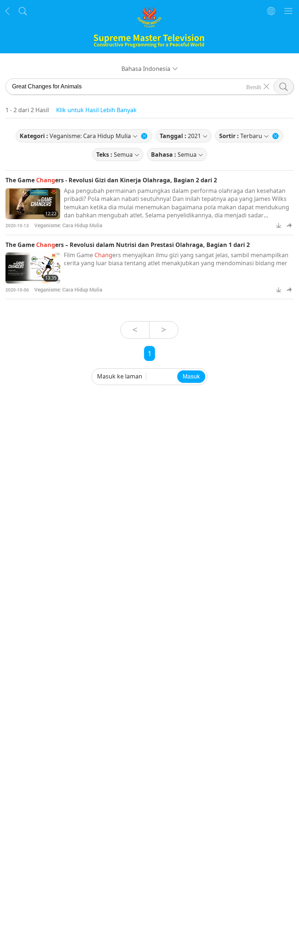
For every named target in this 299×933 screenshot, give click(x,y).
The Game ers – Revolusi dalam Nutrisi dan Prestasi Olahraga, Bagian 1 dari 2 (127, 245)
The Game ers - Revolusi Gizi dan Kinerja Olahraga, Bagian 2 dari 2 (111, 180)
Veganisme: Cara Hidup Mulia (68, 225)
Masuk (191, 376)
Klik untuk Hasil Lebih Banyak (96, 110)
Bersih (253, 87)
